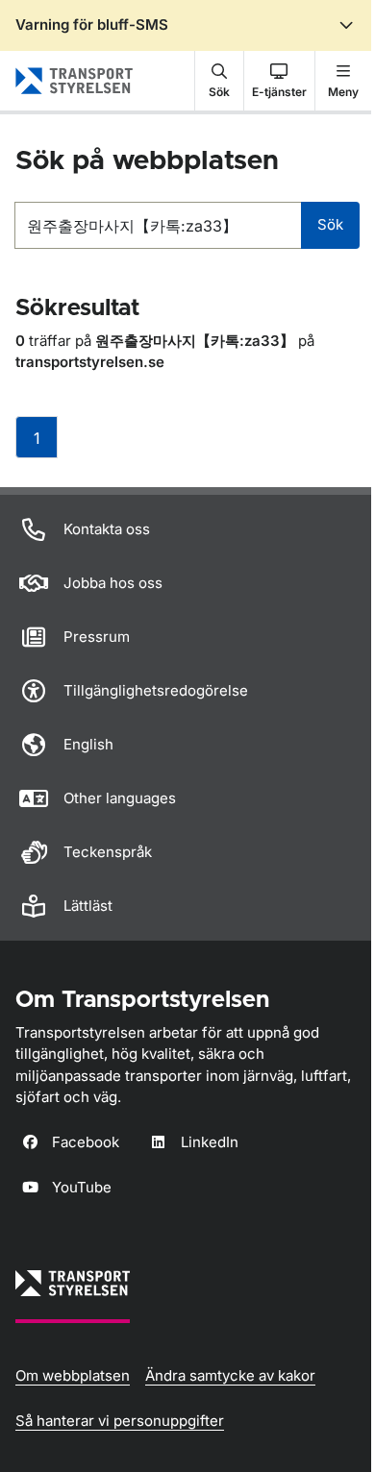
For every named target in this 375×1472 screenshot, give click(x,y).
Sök (330, 224)
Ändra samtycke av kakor (230, 1375)
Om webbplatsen (72, 1375)
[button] (219, 80)
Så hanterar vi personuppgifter (119, 1420)
